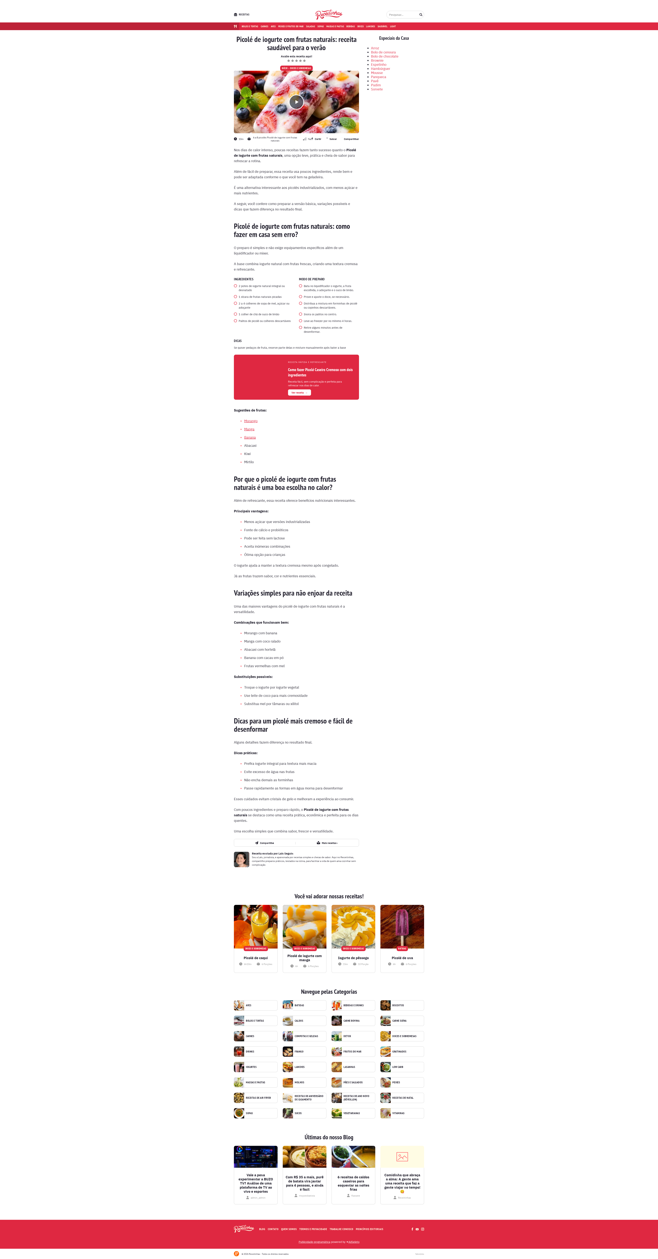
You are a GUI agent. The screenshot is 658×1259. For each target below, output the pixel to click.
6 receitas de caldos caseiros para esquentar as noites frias (353, 1183)
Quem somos (289, 1229)
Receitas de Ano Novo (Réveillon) (356, 1097)
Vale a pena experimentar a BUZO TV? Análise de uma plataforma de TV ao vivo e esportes (256, 1183)
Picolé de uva (402, 958)
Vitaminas (398, 1113)
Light (393, 26)
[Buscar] (421, 14)
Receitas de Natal (403, 1098)
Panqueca (378, 76)
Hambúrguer (380, 68)
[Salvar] (274, 909)
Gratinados (399, 1051)
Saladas (310, 26)
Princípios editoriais (369, 1229)
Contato (273, 1229)
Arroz (375, 48)
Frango (299, 1051)
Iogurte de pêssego (353, 958)
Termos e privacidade (313, 1229)
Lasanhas (349, 1067)
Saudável (383, 26)
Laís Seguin (285, 853)
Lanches (370, 26)
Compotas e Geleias (306, 1036)
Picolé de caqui (256, 958)
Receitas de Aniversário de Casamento (309, 1097)
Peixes (396, 1082)
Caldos (299, 1021)
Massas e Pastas (255, 1082)
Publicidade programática (314, 1242)
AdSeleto (354, 1242)
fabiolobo (419, 1253)
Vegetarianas (352, 1113)
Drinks (250, 1051)
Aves (273, 26)
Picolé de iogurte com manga (304, 958)
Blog (262, 1229)
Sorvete (377, 89)
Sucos (298, 1113)
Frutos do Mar (353, 1051)
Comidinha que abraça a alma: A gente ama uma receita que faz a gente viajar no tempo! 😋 (402, 1183)
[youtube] (417, 1229)
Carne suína (399, 1021)
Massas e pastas (335, 26)
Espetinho (378, 64)
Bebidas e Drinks (354, 1005)
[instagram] (422, 1229)
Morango (251, 420)
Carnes (264, 26)
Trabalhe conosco (341, 1229)
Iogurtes (251, 1067)
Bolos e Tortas (255, 1021)
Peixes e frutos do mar (291, 26)
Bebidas (350, 26)
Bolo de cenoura (383, 52)
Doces (360, 26)
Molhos (299, 1082)
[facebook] (412, 1229)
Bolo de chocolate (384, 56)
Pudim (376, 85)
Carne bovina (352, 1021)
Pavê (375, 80)
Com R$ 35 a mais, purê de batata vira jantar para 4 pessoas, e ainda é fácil (305, 1183)
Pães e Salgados (353, 1082)
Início (285, 68)
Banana (250, 437)
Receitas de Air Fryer (258, 1098)
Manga (249, 429)
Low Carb (397, 1067)
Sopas (321, 26)
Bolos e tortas (250, 26)
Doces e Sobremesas (300, 68)
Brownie (377, 60)
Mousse (377, 72)
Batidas (299, 1005)
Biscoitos (398, 1005)
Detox (347, 1036)
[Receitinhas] (329, 14)
